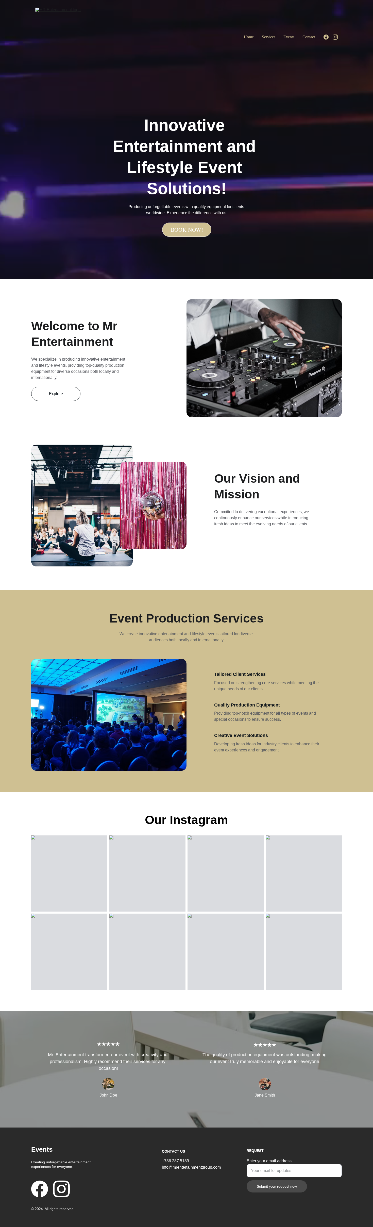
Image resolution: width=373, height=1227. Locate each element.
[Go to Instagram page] (335, 37)
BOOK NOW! (187, 229)
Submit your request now (277, 1186)
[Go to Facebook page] (328, 37)
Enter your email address (269, 1161)
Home (249, 37)
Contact (308, 37)
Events (288, 37)
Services (268, 37)
